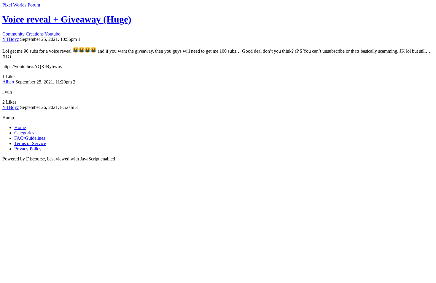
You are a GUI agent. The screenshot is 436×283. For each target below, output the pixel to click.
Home (20, 127)
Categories (24, 132)
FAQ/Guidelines (29, 138)
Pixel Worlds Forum (21, 4)
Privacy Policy (28, 148)
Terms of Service (30, 143)
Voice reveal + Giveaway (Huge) (66, 19)
